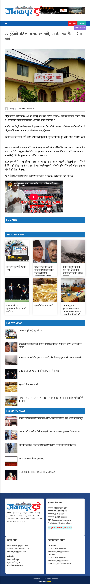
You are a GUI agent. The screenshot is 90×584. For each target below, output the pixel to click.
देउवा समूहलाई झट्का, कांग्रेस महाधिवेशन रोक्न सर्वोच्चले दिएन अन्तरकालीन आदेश (44, 271)
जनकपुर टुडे (13, 108)
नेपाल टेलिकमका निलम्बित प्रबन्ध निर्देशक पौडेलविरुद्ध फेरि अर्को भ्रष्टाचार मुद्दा (51, 418)
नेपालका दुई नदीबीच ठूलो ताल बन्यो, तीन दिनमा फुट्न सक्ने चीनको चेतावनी (73, 271)
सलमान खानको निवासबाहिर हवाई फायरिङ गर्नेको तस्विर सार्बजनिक (47, 445)
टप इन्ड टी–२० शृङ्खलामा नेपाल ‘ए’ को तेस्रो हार (16, 309)
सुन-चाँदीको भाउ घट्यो (43, 306)
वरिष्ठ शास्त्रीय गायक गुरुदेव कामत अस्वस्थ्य (37, 472)
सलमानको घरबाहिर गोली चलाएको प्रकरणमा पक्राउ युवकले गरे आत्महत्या (49, 432)
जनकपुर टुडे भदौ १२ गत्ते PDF (16, 268)
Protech (49, 581)
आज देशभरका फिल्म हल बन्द (31, 459)
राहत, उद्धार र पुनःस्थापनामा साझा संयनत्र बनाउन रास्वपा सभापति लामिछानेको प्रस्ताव (72, 312)
